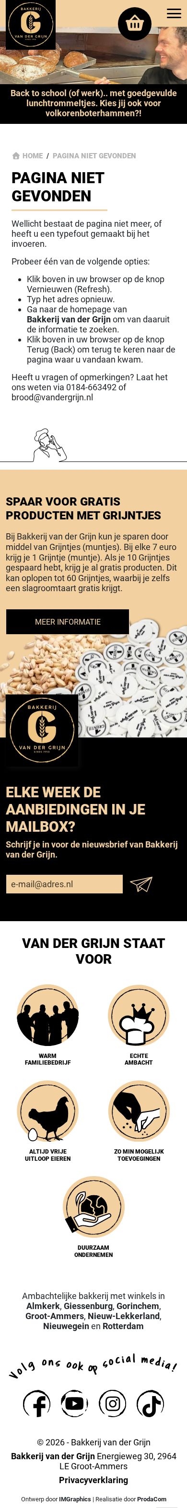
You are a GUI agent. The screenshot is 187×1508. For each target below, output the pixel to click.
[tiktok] (150, 1403)
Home (33, 156)
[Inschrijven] (144, 884)
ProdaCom (151, 1499)
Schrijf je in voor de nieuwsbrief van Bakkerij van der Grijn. (92, 849)
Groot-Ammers (54, 1316)
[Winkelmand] (135, 24)
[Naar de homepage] (31, 24)
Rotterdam (123, 1326)
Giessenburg (88, 1306)
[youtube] (74, 1403)
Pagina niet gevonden (94, 156)
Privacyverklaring (93, 1480)
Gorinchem (138, 1306)
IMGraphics (75, 1499)
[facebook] (36, 1403)
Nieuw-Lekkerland (124, 1316)
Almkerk (43, 1306)
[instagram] (112, 1403)
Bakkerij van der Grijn (69, 319)
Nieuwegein (66, 1326)
